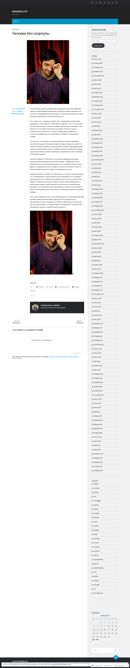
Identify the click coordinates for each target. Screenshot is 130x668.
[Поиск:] (105, 650)
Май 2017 (97, 311)
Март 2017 (97, 319)
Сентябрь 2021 (99, 160)
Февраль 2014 (98, 454)
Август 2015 (98, 399)
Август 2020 (98, 214)
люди (95, 534)
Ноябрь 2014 (98, 433)
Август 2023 (98, 80)
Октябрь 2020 (98, 206)
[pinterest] (100, 2)
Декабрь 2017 (98, 281)
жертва (96, 505)
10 (108, 626)
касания (96, 517)
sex (95, 589)
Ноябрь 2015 (98, 386)
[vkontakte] (112, 2)
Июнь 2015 (97, 407)
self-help (96, 584)
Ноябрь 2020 (98, 202)
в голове (96, 488)
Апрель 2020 (98, 227)
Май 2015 (97, 412)
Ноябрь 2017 (98, 286)
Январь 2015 (98, 424)
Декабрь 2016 (98, 332)
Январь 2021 (98, 193)
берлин (96, 484)
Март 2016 (97, 370)
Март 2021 (97, 185)
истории (96, 513)
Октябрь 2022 (98, 105)
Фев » (97, 639)
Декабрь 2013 (98, 462)
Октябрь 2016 (98, 340)
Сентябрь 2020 (99, 210)
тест (95, 572)
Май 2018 (97, 260)
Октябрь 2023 (98, 71)
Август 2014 (98, 437)
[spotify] (108, 2)
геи (95, 496)
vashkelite (20, 11)
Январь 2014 (98, 458)
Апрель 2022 (98, 130)
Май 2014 (97, 445)
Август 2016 (98, 349)
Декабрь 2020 (98, 197)
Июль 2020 (97, 218)
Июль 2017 (97, 302)
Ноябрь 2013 (98, 466)
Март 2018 (97, 269)
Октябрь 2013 (98, 470)
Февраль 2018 (98, 273)
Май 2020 (97, 223)
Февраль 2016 (98, 374)
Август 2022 (98, 113)
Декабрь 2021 (98, 147)
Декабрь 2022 (98, 97)
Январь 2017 (98, 328)
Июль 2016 (97, 353)
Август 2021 (98, 164)
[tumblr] (104, 2)
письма (96, 542)
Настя (16, 21)
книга (95, 521)
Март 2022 (97, 134)
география (97, 500)
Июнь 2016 (97, 357)
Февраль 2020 (98, 235)
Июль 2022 (97, 118)
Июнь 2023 (97, 88)
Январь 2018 (98, 277)
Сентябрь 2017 (99, 294)
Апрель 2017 (98, 315)
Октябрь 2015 (98, 391)
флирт (96, 576)
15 (101, 629)
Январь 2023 (98, 92)
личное (96, 526)
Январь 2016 (98, 378)
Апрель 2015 (98, 416)
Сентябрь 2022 (99, 109)
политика (97, 547)
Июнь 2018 (97, 256)
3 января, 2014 (20, 109)
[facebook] (96, 2)
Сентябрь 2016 (99, 344)
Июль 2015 (97, 403)
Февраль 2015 (98, 420)
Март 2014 (97, 449)
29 (101, 637)
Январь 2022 (98, 143)
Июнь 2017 (97, 307)
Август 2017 (98, 298)
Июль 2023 (97, 84)
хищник (96, 580)
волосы (96, 492)
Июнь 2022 (97, 122)
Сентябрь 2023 (99, 76)
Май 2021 (97, 176)
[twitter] (92, 2)
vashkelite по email (99, 29)
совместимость (99, 568)
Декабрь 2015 (98, 382)
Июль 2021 (97, 168)
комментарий (77, 353)
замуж (96, 509)
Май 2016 (97, 361)
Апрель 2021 (98, 181)
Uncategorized (98, 593)
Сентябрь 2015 (99, 395)
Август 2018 (98, 248)
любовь (96, 530)
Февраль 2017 (98, 323)
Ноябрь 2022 (98, 101)
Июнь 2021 (97, 172)
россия (96, 563)
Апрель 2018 (98, 265)
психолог (97, 551)
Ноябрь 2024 (98, 63)
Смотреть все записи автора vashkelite (53, 307)
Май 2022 (97, 126)
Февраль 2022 (98, 139)
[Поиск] (115, 650)
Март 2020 (97, 231)
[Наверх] (116, 657)
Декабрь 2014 (98, 428)
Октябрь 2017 (98, 290)
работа (96, 555)
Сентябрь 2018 (99, 244)
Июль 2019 (97, 239)
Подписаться (98, 45)
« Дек (93, 639)
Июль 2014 (97, 441)
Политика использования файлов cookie (61, 664)
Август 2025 (98, 59)
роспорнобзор (98, 559)
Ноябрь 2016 (98, 336)
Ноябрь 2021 (98, 151)
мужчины (15, 29)
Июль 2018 (97, 252)
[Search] (116, 2)
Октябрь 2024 (98, 67)
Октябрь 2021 (98, 155)
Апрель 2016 (98, 365)
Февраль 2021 (98, 189)
